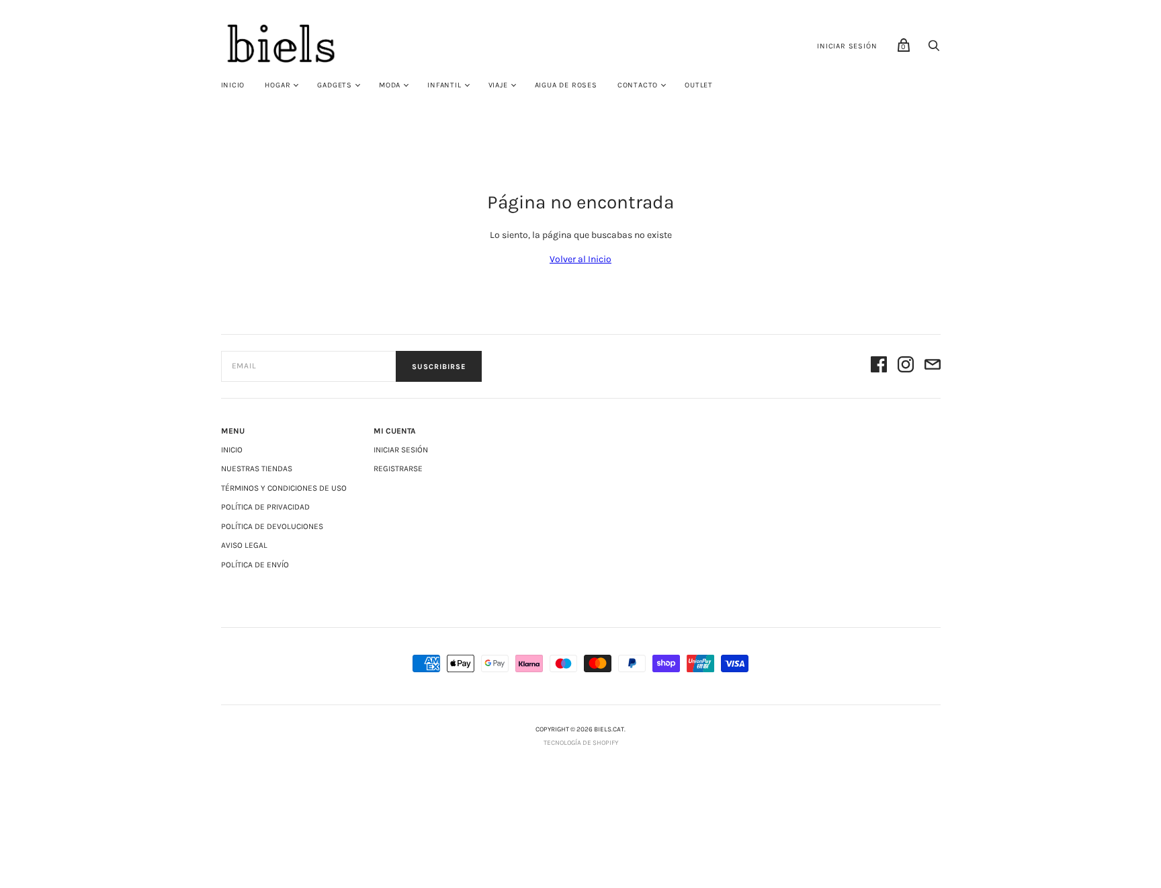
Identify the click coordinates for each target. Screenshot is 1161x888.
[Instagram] (906, 366)
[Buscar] (934, 49)
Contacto (637, 85)
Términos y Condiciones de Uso (284, 488)
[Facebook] (879, 366)
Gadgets (334, 85)
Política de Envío (255, 564)
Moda (389, 85)
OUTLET (699, 85)
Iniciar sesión (847, 46)
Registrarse (398, 468)
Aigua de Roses (566, 85)
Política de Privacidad (265, 507)
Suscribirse (439, 366)
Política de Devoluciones (272, 526)
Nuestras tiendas (256, 468)
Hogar (277, 85)
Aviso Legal (244, 545)
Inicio (233, 85)
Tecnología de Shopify (581, 743)
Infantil (444, 85)
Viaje (498, 85)
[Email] (932, 366)
